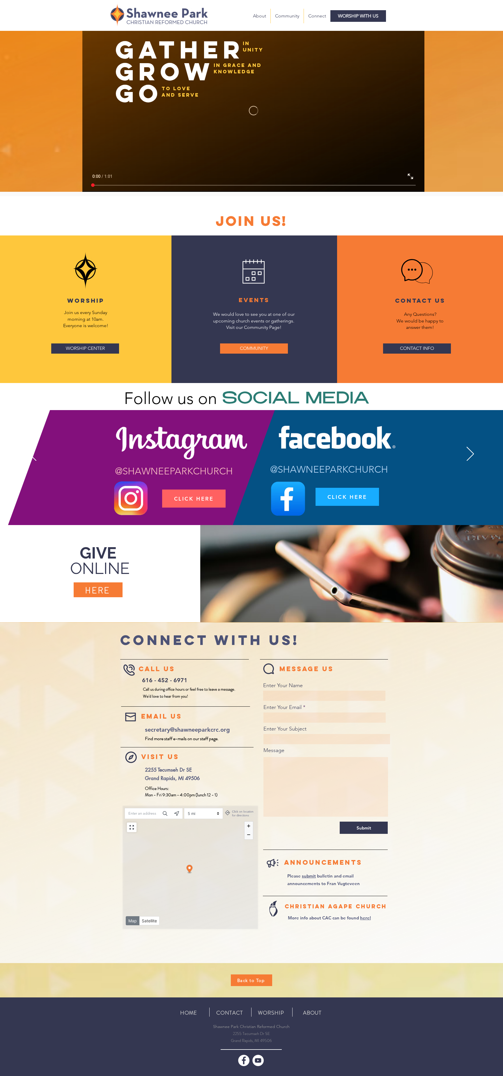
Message (273, 750)
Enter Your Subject (285, 728)
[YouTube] (258, 1060)
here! (365, 918)
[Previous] (32, 454)
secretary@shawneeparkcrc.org (187, 729)
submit (309, 876)
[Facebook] (243, 1060)
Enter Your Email (282, 707)
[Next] (470, 454)
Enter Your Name (283, 685)
